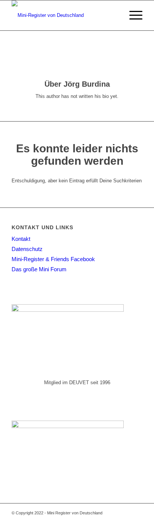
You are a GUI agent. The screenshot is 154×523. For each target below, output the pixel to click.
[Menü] (132, 15)
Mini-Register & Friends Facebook (53, 259)
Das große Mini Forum (39, 269)
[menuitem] (114, 15)
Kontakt (21, 239)
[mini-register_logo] (64, 15)
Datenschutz (27, 249)
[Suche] (114, 15)
